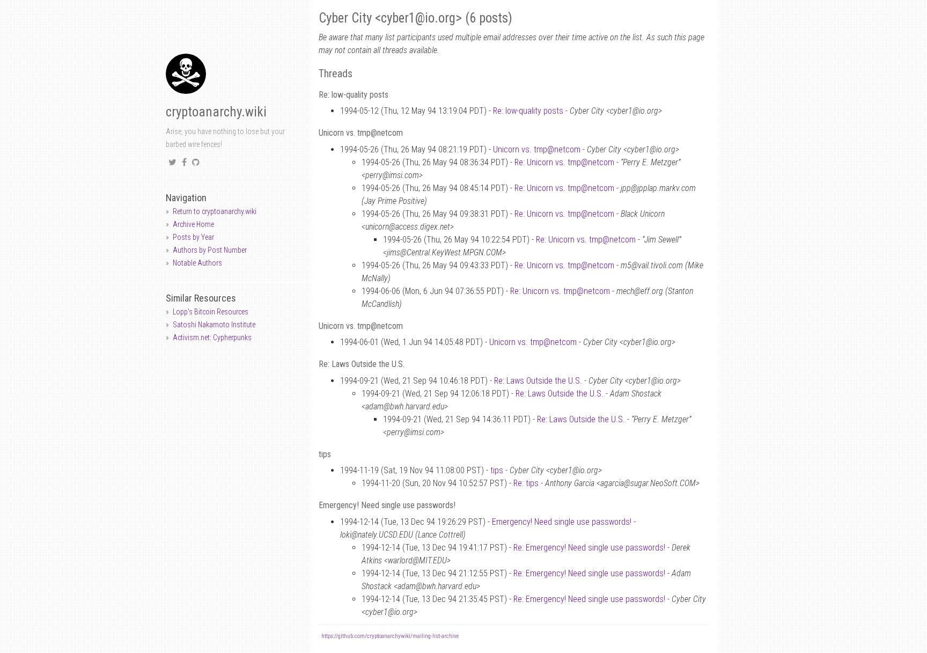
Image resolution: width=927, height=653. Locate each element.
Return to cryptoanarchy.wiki (214, 211)
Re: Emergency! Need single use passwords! (589, 547)
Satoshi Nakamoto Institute (214, 324)
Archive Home (193, 224)
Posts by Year (193, 237)
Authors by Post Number (210, 250)
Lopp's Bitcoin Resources (210, 311)
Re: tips (526, 483)
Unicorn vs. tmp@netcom (536, 149)
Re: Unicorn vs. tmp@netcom (564, 162)
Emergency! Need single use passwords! (561, 522)
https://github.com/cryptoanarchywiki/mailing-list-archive (390, 636)
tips (496, 470)
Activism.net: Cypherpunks (212, 337)
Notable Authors (197, 263)
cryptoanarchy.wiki (216, 112)
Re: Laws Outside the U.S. (538, 381)
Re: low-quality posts (528, 111)
